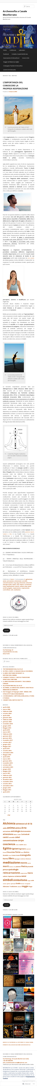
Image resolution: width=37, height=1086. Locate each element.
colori (17, 837)
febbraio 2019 (7, 734)
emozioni (29, 583)
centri (5, 837)
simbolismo (20, 880)
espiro (14, 584)
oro (14, 866)
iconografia (25, 855)
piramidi (30, 866)
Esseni (4, 852)
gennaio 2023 (7, 717)
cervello (24, 581)
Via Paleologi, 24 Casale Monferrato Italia (16, 1059)
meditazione (11, 586)
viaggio (25, 886)
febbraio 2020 (7, 719)
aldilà (5, 828)
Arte (23, 827)
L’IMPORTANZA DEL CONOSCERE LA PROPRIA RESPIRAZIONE (15, 85)
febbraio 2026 (7, 711)
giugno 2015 (7, 769)
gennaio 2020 (7, 722)
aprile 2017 (6, 748)
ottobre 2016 (7, 750)
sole (12, 590)
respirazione (17, 588)
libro (11, 858)
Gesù (22, 852)
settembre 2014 (8, 786)
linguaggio (17, 859)
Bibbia (15, 834)
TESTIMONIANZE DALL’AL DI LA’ (13, 669)
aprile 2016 (6, 757)
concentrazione (8, 583)
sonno (4, 883)
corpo (21, 840)
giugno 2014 (7, 788)
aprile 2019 (6, 730)
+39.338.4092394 (8, 1060)
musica (11, 866)
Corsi (12, 579)
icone (18, 855)
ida (18, 584)
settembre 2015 (8, 767)
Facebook (6, 54)
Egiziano (22, 849)
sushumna (17, 590)
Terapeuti (27, 883)
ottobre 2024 (7, 713)
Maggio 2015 (7, 771)
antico (18, 828)
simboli (8, 880)
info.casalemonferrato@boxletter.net (15, 1062)
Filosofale (11, 852)
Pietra (24, 866)
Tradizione (13, 886)
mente (17, 586)
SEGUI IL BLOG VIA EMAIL (11, 617)
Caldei (19, 834)
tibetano (6, 886)
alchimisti (20, 823)
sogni (29, 880)
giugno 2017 (7, 744)
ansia (4, 581)
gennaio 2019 (7, 736)
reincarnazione (11, 872)
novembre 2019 (8, 724)
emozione (22, 583)
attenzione (17, 581)
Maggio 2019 (7, 728)
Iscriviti (6, 630)
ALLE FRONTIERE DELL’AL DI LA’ (12, 685)
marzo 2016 (6, 759)
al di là (28, 823)
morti (6, 866)
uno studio (31, 258)
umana (19, 886)
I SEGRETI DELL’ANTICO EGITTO (13, 700)
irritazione (28, 584)
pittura (6, 869)
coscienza (9, 844)
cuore (21, 844)
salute (5, 876)
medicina (22, 859)
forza (17, 852)
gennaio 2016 (7, 761)
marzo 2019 (6, 732)
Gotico (26, 852)
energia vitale (7, 584)
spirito (8, 883)
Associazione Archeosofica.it (11, 58)
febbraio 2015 (7, 775)
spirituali (13, 883)
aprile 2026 (6, 707)
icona (13, 855)
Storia (22, 883)
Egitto (7, 848)
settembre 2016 (8, 752)
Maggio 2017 (7, 746)
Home (5, 50)
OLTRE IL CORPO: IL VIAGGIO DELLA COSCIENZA (18, 671)
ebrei (25, 844)
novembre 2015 (8, 763)
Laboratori (22, 50)
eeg (17, 583)
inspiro (22, 584)
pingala (9, 588)
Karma (5, 858)
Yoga (30, 886)
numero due (23, 586)
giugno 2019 (7, 726)
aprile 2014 (6, 792)
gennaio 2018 (7, 738)
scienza (18, 876)
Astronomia (26, 831)
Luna (4, 586)
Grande (5, 855)
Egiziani (15, 848)
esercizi (28, 849)
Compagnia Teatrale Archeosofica (12, 66)
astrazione (10, 581)
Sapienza (11, 876)
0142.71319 (6, 654)
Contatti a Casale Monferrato (20, 54)
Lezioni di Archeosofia (9, 70)
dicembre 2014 (7, 779)
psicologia (13, 869)
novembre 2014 (8, 781)
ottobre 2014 (7, 783)
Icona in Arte (25, 58)
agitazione (29, 579)
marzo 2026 (6, 709)
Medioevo (28, 859)
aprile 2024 (6, 715)
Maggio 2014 (7, 790)
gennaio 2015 (7, 777)
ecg (14, 583)
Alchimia (9, 823)
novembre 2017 (8, 740)
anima (11, 827)
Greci (9, 855)
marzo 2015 (6, 773)
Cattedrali (25, 834)
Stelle (18, 883)
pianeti (18, 866)
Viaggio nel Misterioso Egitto (11, 62)
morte (29, 863)
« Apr (8, 815)
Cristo (17, 844)
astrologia (15, 831)
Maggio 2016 (7, 755)
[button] (7, 922)
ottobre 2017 (7, 742)
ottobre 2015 (7, 765)
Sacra (30, 873)
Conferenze (13, 50)
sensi (23, 876)
